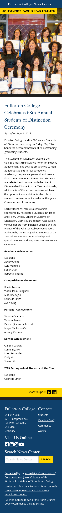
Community (44, 425)
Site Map (10, 426)
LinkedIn (54, 392)
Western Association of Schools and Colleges (30, 481)
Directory (10, 430)
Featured (48, 11)
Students (43, 415)
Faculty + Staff (46, 420)
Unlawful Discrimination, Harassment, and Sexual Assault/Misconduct (31, 490)
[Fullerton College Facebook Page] (7, 445)
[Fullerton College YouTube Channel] (21, 445)
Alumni (42, 431)
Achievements (11, 11)
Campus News (32, 11)
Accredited (11, 473)
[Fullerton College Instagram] (16, 445)
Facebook (49, 392)
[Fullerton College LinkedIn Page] (11, 445)
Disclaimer (10, 486)
